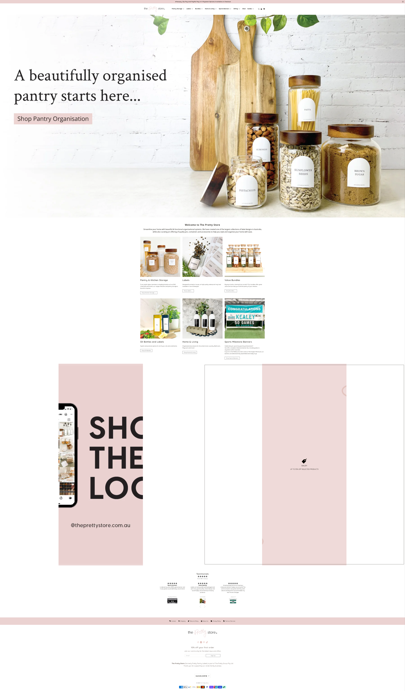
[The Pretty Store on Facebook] (198, 643)
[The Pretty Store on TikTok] (207, 643)
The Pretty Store (204, 683)
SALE (244, 9)
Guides (249, 9)
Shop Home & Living (190, 352)
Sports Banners (224, 9)
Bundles (198, 9)
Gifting (236, 9)
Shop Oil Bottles (146, 350)
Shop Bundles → (231, 291)
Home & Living (209, 9)
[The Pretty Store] (154, 9)
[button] (200, 606)
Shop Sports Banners (232, 358)
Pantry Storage (177, 9)
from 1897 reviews (202, 578)
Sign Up (213, 655)
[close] (403, 2)
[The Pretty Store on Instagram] (201, 643)
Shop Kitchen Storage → (149, 292)
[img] (202, 576)
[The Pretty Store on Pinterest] (204, 643)
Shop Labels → (188, 291)
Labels (188, 9)
